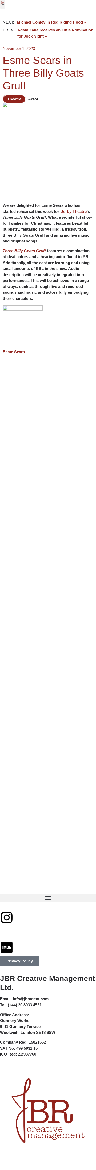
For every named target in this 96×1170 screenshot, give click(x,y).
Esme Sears (14, 352)
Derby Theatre (73, 211)
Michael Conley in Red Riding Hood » (51, 22)
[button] (2, 4)
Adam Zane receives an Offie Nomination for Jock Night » (55, 33)
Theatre (14, 99)
